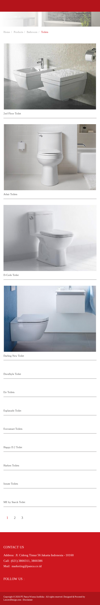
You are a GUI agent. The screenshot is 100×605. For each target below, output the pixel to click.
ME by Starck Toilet (14, 502)
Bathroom (32, 32)
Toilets (44, 32)
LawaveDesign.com (12, 600)
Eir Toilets (8, 392)
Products (18, 32)
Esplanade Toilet (12, 410)
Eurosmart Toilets (12, 428)
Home (6, 32)
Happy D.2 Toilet (12, 447)
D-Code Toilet (11, 275)
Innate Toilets (10, 483)
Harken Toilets (11, 465)
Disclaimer (28, 600)
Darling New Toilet (13, 355)
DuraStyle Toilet (12, 374)
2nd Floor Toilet (12, 113)
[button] (5, 6)
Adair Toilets (10, 194)
